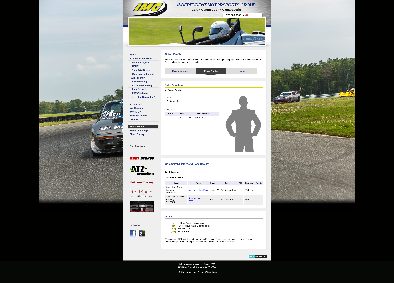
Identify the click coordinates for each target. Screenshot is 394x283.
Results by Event (180, 71)
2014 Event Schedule (141, 58)
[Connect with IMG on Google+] (141, 236)
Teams (242, 71)
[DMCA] (257, 258)
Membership (136, 104)
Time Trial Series (141, 70)
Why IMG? (135, 112)
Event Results (137, 126)
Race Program (137, 78)
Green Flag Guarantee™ (143, 97)
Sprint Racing (139, 81)
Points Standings (139, 130)
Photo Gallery (137, 134)
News (133, 55)
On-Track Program (139, 62)
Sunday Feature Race (198, 190)
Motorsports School (143, 74)
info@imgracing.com (187, 272)
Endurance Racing (142, 85)
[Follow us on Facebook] (133, 236)
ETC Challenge (140, 93)
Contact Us (136, 119)
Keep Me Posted (138, 115)
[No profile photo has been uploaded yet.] (243, 151)
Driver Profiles (211, 71)
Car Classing (136, 108)
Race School (139, 89)
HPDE (135, 66)
